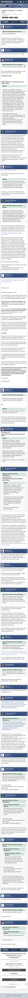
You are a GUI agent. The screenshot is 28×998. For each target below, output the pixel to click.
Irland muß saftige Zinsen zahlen (9, 170)
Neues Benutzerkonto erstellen (14, 970)
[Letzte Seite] (26, 22)
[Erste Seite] (2, 22)
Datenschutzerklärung (16, 995)
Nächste (22, 21)
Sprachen (9, 995)
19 (26, 984)
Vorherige (5, 21)
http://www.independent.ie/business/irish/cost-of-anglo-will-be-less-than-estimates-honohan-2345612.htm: (13, 233)
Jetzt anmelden (14, 979)
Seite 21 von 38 (14, 21)
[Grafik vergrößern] (23, 53)
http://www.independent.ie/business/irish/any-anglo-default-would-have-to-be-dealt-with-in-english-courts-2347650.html (13, 280)
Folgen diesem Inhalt (13, 984)
